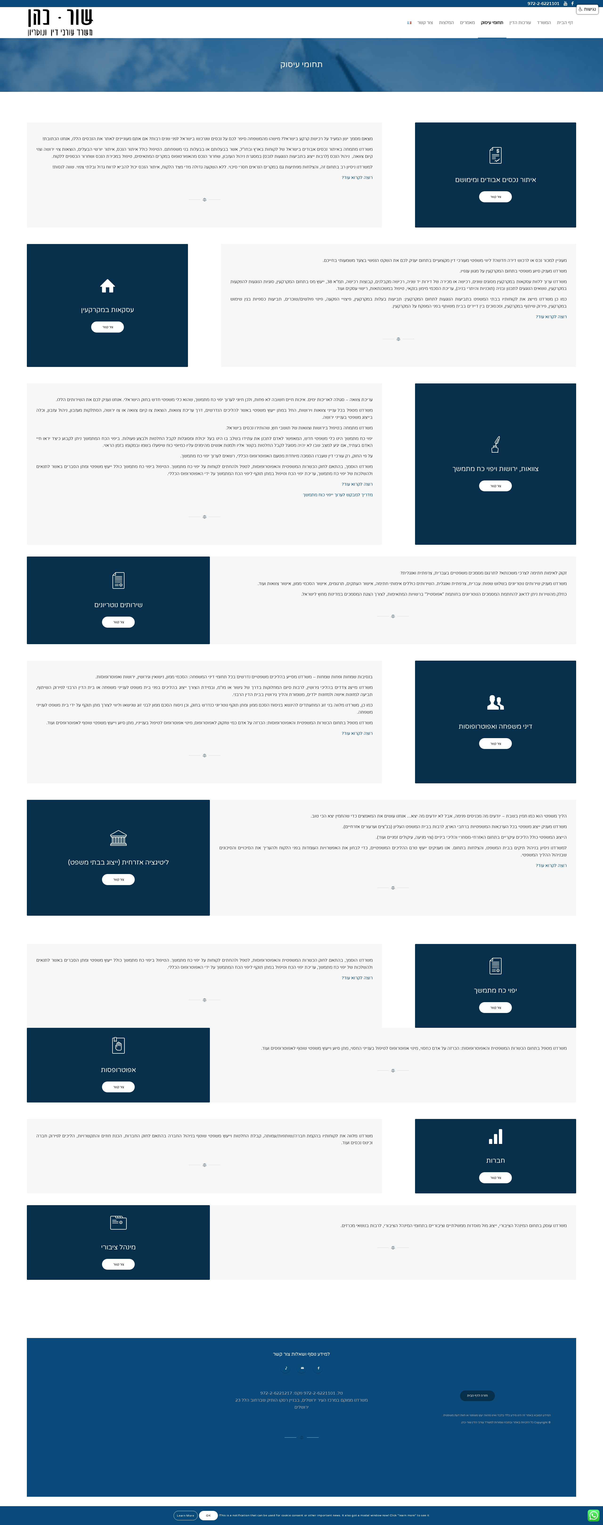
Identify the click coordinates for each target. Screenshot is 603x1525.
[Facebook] (572, 3)
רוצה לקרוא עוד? (356, 177)
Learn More (185, 1515)
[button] (587, 9)
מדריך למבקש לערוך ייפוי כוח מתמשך (338, 494)
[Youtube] (565, 3)
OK (208, 1515)
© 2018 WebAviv (509, 1452)
